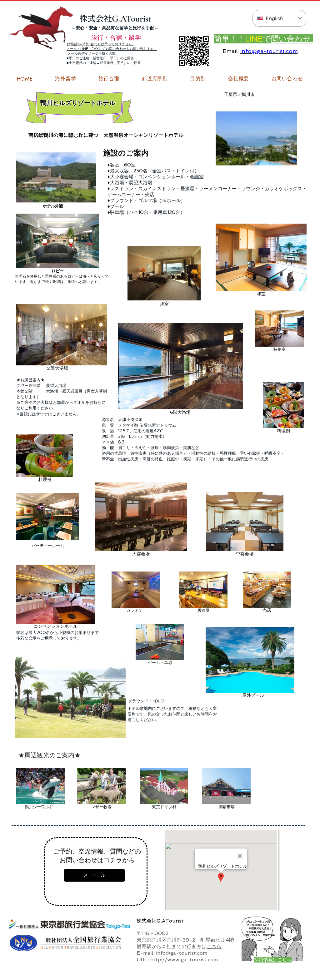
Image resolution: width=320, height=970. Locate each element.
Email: (230, 51)
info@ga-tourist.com (269, 51)
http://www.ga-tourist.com (184, 960)
